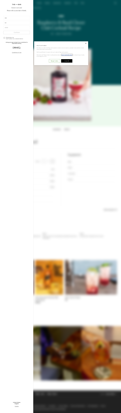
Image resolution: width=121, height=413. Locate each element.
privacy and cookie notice (67, 54)
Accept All (66, 60)
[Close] (86, 43)
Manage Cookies (54, 60)
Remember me (10, 37)
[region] (61, 53)
